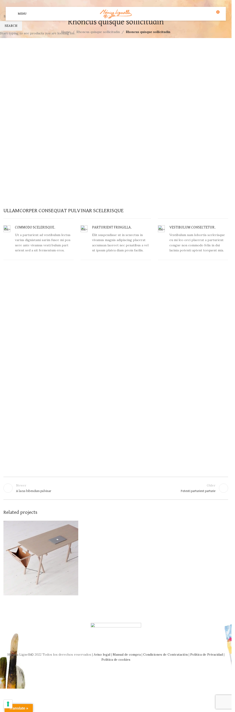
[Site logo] (116, 13)
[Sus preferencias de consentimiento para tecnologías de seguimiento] (8, 704)
